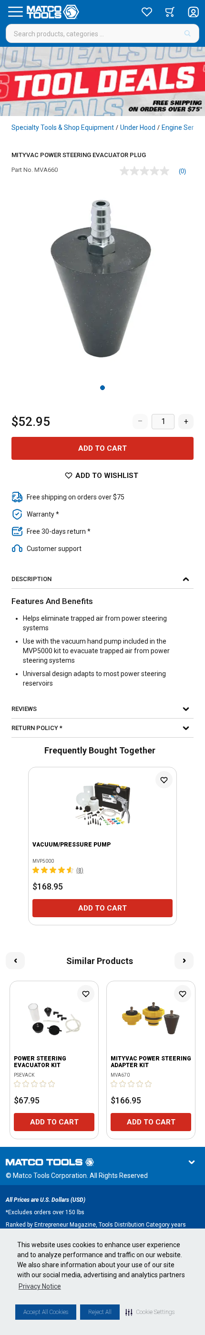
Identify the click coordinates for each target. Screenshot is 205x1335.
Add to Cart (102, 448)
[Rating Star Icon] (36, 870)
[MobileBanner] (102, 81)
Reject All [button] (100, 1312)
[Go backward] (15, 960)
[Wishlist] (147, 12)
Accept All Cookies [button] (45, 1312)
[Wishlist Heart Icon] (164, 779)
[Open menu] (15, 11)
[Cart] (170, 12)
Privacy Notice (40, 1286)
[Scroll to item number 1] (102, 387)
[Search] (188, 33)
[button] (149, 1312)
